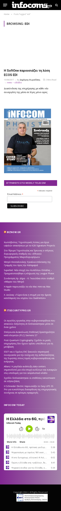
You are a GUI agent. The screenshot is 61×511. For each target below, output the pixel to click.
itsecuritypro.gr (19, 310)
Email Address (15, 194)
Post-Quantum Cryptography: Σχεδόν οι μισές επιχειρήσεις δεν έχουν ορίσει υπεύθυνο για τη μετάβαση (28, 343)
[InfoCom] (32, 5)
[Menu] (5, 5)
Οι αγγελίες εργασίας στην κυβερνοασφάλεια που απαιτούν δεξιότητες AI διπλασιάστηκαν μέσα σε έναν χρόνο (29, 324)
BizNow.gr (14, 232)
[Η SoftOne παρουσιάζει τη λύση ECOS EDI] (30, 49)
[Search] (56, 5)
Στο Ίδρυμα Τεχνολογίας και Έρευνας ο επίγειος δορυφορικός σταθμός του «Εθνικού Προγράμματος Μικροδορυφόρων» (28, 253)
